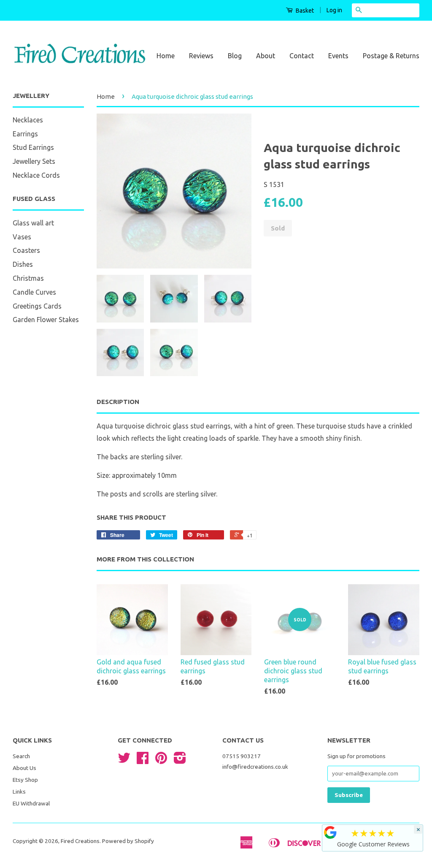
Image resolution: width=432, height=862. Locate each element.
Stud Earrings (33, 147)
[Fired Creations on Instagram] (179, 760)
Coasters (26, 250)
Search (21, 756)
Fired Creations (80, 841)
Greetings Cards (37, 306)
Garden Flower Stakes (46, 319)
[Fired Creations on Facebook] (142, 760)
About (265, 56)
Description (118, 401)
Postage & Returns (391, 56)
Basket (304, 10)
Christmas (28, 278)
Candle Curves (34, 292)
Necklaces (28, 120)
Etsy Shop (25, 779)
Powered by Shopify (128, 841)
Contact (301, 56)
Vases (22, 237)
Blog (235, 56)
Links (19, 791)
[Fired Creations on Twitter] (124, 760)
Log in (334, 10)
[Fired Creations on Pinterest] (161, 760)
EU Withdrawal (31, 803)
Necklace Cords (36, 175)
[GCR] (330, 832)
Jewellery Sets (34, 161)
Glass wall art (33, 223)
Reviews (201, 56)
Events (338, 56)
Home (166, 56)
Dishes (23, 264)
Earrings (25, 134)
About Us (24, 767)
